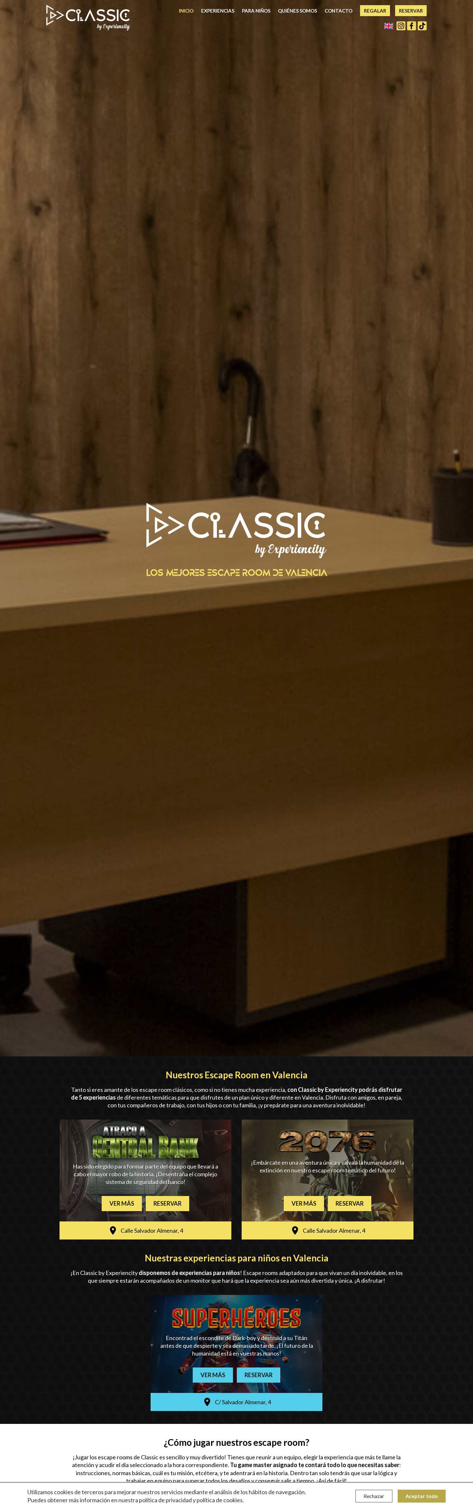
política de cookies (220, 1500)
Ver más (121, 1203)
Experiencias (217, 11)
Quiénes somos (297, 11)
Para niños (256, 11)
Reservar (411, 11)
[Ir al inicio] (88, 18)
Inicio (186, 11)
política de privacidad (165, 1500)
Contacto (338, 11)
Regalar (375, 11)
